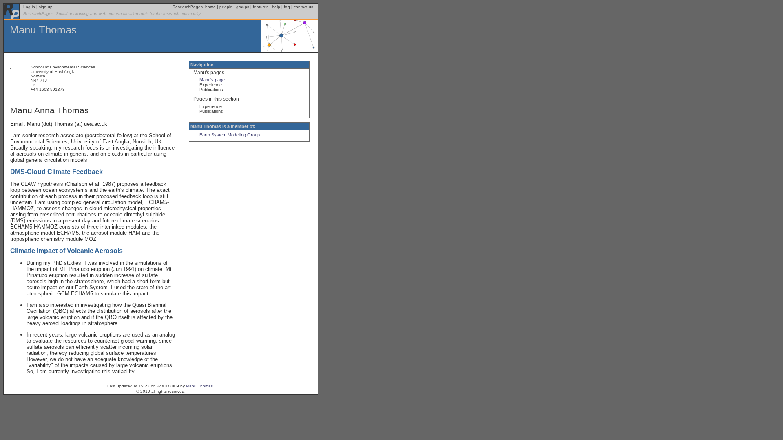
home (210, 6)
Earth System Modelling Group (229, 134)
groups (242, 6)
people (225, 6)
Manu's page (212, 79)
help (276, 6)
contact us (303, 6)
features (260, 6)
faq (287, 6)
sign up (46, 6)
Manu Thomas (43, 30)
